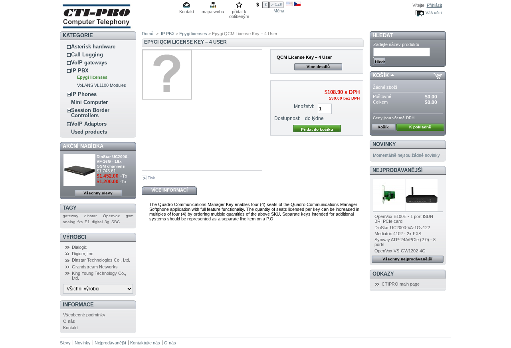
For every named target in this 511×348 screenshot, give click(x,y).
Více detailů (318, 66)
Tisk (151, 178)
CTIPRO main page (401, 284)
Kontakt (186, 11)
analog (69, 222)
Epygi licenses (92, 77)
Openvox (111, 216)
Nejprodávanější (397, 170)
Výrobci (74, 237)
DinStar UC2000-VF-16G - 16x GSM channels (113, 161)
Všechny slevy (98, 193)
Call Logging (87, 55)
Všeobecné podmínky (84, 314)
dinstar (90, 216)
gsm (129, 216)
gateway (70, 216)
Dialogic (79, 247)
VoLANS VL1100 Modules (101, 85)
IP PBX (80, 71)
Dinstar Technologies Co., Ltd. (101, 260)
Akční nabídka (83, 146)
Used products (89, 132)
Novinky (384, 144)
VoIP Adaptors (89, 124)
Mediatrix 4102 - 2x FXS (397, 233)
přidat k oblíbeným (239, 12)
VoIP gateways (89, 63)
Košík (380, 75)
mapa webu (213, 11)
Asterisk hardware (93, 47)
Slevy (65, 342)
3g (107, 222)
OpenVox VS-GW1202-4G (400, 250)
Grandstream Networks (95, 266)
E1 (87, 222)
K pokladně (420, 127)
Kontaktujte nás (145, 342)
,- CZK (276, 4)
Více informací (169, 190)
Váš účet (434, 12)
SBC (115, 222)
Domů (147, 33)
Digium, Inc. (83, 253)
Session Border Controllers (90, 112)
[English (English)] (289, 4)
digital (97, 222)
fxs (80, 222)
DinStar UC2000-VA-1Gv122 (402, 227)
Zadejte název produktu (396, 44)
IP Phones (84, 94)
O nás (69, 321)
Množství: (304, 106)
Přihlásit (434, 5)
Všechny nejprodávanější (407, 259)
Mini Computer (89, 102)
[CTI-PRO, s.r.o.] (96, 28)
